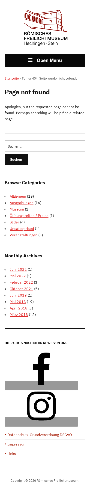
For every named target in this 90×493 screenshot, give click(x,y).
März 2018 (19, 314)
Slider (14, 222)
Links (11, 453)
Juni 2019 (18, 295)
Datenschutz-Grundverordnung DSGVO (39, 434)
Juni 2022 (18, 269)
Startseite (12, 78)
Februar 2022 (21, 282)
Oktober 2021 (21, 288)
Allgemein (18, 196)
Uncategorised (22, 228)
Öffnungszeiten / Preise (29, 215)
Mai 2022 (18, 275)
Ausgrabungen (21, 202)
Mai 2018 (18, 301)
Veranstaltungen (23, 235)
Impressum (17, 444)
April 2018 (18, 308)
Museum (17, 209)
